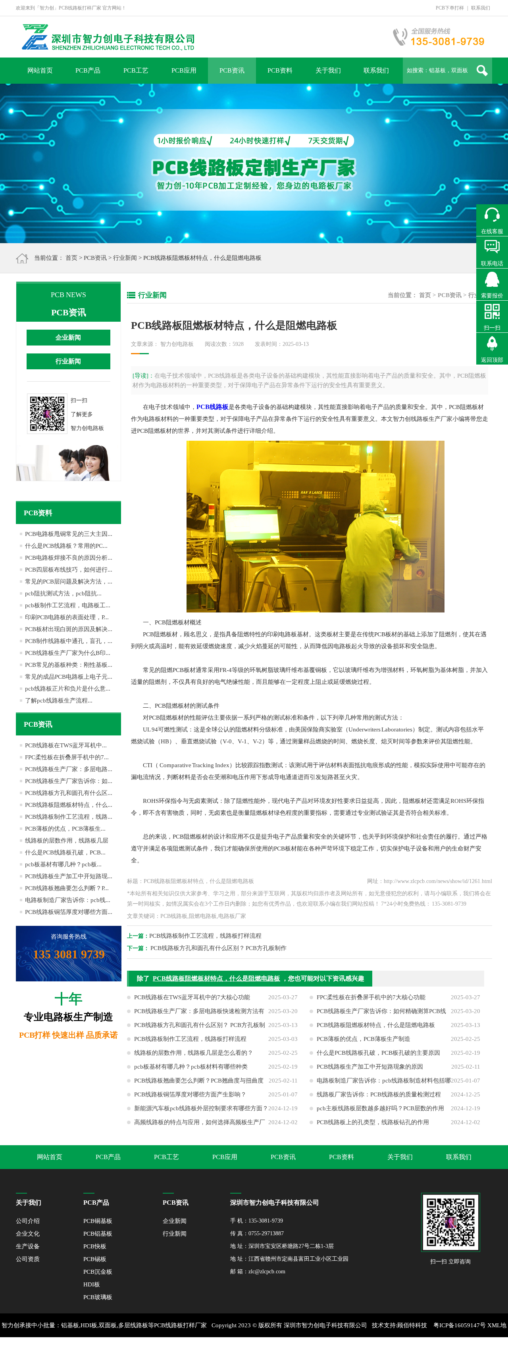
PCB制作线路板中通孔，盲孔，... (68, 641)
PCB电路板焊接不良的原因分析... (68, 558)
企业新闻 (68, 337)
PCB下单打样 (450, 8)
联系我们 (480, 8)
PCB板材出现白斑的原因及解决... (68, 629)
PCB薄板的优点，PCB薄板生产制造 (363, 1039)
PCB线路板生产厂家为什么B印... (67, 653)
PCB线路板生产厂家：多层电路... (68, 769)
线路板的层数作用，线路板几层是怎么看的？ (193, 1053)
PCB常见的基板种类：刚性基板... (68, 665)
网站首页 (40, 70)
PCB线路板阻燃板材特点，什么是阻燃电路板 (216, 978)
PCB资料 (279, 70)
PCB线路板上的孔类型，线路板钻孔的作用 (373, 1122)
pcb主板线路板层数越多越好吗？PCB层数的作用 (380, 1108)
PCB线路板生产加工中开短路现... (68, 876)
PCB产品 (87, 70)
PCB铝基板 (97, 1233)
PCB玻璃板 (97, 1297)
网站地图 (258, 1349)
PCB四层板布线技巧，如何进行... (68, 569)
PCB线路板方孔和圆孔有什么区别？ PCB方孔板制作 (218, 948)
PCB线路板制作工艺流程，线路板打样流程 (205, 936)
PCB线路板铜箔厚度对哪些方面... (68, 912)
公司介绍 (28, 1221)
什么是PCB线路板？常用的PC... (66, 546)
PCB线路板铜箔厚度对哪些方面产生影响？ (190, 1094)
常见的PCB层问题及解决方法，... (68, 581)
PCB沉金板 (97, 1272)
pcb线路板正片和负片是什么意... (67, 688)
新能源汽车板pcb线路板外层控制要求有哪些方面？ (201, 1108)
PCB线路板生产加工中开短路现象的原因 (370, 1066)
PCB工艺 (135, 70)
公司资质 (28, 1259)
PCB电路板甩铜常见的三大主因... (68, 534)
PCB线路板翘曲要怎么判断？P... (67, 888)
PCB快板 (94, 1246)
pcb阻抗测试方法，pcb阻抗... (63, 593)
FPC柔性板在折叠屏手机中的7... (67, 757)
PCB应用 (183, 70)
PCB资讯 (231, 70)
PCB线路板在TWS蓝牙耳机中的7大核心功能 (192, 997)
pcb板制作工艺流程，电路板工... (67, 605)
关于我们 (328, 70)
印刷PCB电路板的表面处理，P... (67, 617)
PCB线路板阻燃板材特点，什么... (68, 805)
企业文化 (28, 1233)
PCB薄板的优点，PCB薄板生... (65, 828)
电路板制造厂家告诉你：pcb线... (67, 900)
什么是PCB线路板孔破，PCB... (65, 852)
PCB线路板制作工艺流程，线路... (68, 817)
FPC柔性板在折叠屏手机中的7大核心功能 (371, 997)
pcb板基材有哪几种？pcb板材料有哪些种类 (191, 1066)
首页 (71, 258)
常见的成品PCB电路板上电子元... (68, 677)
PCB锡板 (94, 1259)
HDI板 (91, 1284)
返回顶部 (492, 360)
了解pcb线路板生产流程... (58, 700)
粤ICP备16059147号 (459, 1325)
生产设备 (28, 1246)
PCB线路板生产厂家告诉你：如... (68, 781)
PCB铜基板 (97, 1221)
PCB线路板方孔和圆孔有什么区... (68, 793)
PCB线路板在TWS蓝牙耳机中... (66, 745)
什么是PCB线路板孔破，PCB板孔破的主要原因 (378, 1053)
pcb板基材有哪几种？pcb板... (63, 864)
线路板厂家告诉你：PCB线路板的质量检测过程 (379, 1094)
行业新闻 (125, 258)
